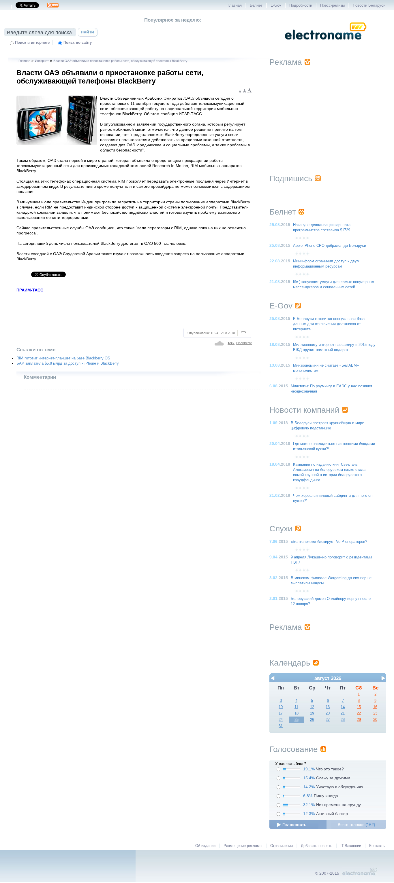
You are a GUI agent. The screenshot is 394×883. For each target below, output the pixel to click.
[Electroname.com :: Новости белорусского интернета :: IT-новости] (325, 43)
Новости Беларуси (369, 5)
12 (312, 707)
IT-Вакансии (350, 846)
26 (312, 720)
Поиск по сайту (77, 43)
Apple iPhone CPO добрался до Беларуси (329, 246)
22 (359, 713)
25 (296, 720)
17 (281, 713)
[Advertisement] (134, 309)
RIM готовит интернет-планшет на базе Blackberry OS (63, 358)
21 (343, 713)
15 (359, 707)
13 (328, 707)
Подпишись (290, 178)
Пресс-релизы (332, 5)
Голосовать (294, 824)
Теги (231, 343)
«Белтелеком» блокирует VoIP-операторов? (329, 542)
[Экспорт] (53, 7)
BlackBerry (244, 343)
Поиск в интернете (32, 43)
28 (343, 720)
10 (281, 707)
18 (296, 713)
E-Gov (276, 5)
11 (296, 707)
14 (343, 707)
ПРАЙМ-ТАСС (29, 290)
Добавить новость (316, 846)
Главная (235, 5)
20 (328, 713)
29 (359, 720)
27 (328, 720)
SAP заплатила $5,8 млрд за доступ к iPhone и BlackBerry (67, 363)
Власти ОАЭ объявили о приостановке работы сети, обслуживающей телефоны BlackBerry (120, 60)
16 (375, 707)
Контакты (377, 846)
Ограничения (281, 846)
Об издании (205, 846)
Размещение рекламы (243, 846)
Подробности (300, 5)
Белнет (256, 5)
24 (281, 720)
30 (375, 720)
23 (375, 713)
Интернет (42, 60)
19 (312, 713)
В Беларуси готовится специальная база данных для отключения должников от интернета (329, 324)
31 (281, 726)
